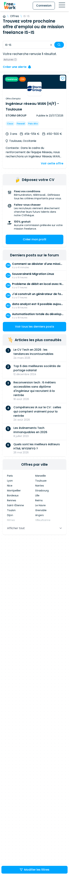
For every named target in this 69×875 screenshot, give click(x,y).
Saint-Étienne (15, 505)
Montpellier (14, 490)
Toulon (11, 510)
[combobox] (34, 45)
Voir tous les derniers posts (34, 327)
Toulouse (41, 480)
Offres (14, 16)
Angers (39, 515)
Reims (39, 500)
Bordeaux (13, 495)
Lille (37, 495)
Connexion (43, 6)
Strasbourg (42, 490)
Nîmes (11, 520)
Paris (10, 475)
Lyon (10, 480)
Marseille (40, 475)
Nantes (39, 485)
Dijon (10, 515)
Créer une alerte (15, 67)
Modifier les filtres (36, 870)
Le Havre (40, 505)
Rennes (11, 500)
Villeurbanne (42, 520)
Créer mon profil (34, 239)
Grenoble (41, 510)
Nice (9, 485)
